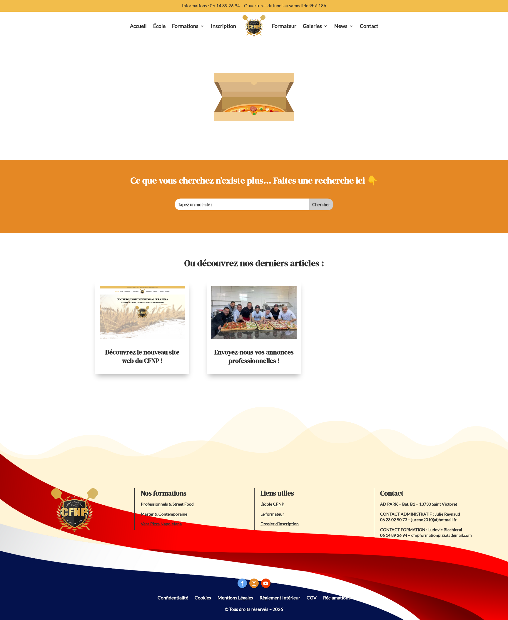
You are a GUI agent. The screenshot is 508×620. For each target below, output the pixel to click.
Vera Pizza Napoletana (161, 523)
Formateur (284, 26)
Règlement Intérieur (280, 597)
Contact (369, 26)
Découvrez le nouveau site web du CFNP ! (142, 356)
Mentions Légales (235, 597)
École (159, 26)
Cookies (203, 597)
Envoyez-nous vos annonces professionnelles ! (254, 356)
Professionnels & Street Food (167, 503)
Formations (185, 26)
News (340, 26)
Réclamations (336, 597)
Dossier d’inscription (279, 523)
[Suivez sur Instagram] (254, 583)
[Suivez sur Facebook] (242, 583)
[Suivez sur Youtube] (265, 583)
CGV (312, 597)
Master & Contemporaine (164, 513)
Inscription (223, 26)
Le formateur (272, 513)
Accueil (138, 26)
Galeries (312, 26)
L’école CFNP (272, 503)
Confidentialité (173, 597)
